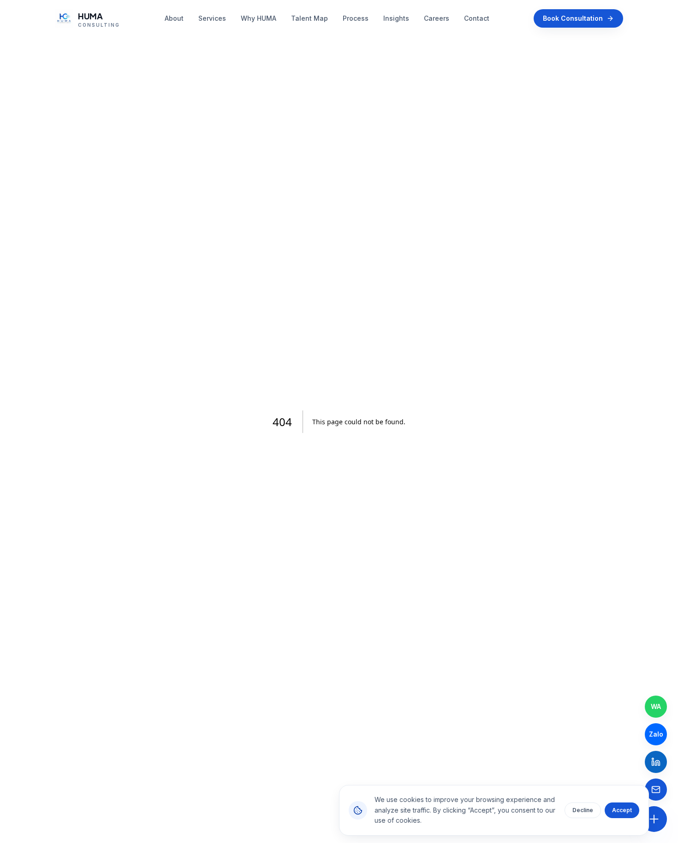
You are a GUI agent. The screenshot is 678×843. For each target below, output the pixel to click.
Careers (436, 18)
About (174, 18)
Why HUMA (258, 18)
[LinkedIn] (656, 762)
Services (212, 18)
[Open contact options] (654, 819)
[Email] (656, 790)
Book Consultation (573, 18)
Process (356, 18)
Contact (476, 18)
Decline (582, 810)
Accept (622, 810)
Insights (396, 18)
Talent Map (309, 18)
